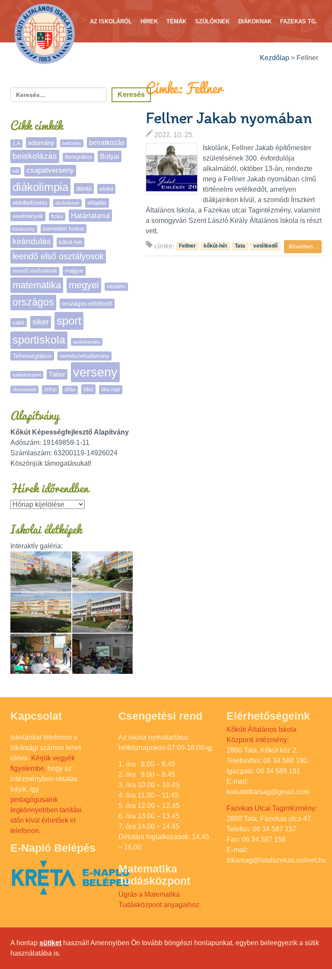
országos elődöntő (87, 303)
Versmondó (24, 389)
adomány (41, 142)
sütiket (50, 942)
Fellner (187, 246)
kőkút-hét (215, 246)
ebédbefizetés (30, 203)
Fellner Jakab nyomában (229, 118)
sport (69, 320)
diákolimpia (40, 187)
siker (40, 322)
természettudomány (84, 356)
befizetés (71, 143)
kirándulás (32, 241)
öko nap (110, 389)
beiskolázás (35, 156)
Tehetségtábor (32, 355)
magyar (74, 270)
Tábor (57, 374)
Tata (240, 246)
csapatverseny (50, 170)
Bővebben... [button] (303, 247)
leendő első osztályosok (58, 256)
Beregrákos (78, 157)
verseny (95, 372)
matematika (37, 285)
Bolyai (109, 156)
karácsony (24, 229)
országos (33, 302)
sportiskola (39, 340)
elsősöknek (67, 203)
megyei (84, 285)
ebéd (106, 188)
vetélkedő (265, 246)
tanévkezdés (86, 341)
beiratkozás (106, 142)
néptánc (116, 286)
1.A (16, 143)
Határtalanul (90, 215)
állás (70, 389)
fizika (57, 216)
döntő (84, 188)
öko (88, 389)
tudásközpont (27, 374)
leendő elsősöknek (35, 271)
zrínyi (50, 389)
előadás (97, 203)
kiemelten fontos (63, 228)
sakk (19, 322)
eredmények (28, 216)
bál (16, 171)
